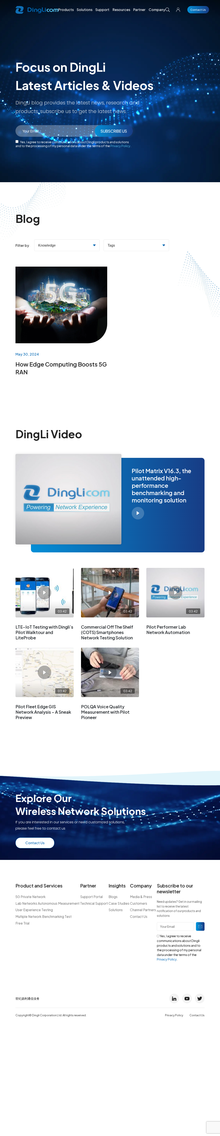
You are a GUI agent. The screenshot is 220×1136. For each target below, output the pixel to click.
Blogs (113, 897)
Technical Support (94, 903)
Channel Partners (143, 910)
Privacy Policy (120, 146)
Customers (138, 903)
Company (157, 9)
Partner (139, 9)
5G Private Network (30, 897)
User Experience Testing (34, 910)
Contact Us (198, 9)
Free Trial (22, 923)
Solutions (84, 9)
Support (102, 9)
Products (66, 9)
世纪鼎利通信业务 (27, 998)
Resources (121, 9)
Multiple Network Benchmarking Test (43, 916)
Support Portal (91, 897)
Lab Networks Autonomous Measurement (47, 903)
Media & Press (141, 897)
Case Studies (118, 903)
